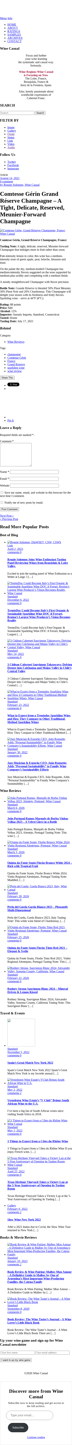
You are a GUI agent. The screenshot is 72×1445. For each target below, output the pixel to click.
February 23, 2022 (18, 704)
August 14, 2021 (10, 178)
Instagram (13, 168)
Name (4, 471)
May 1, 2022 (14, 1130)
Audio (11, 147)
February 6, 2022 (17, 1208)
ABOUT (12, 27)
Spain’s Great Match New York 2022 (30, 1062)
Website (4, 485)
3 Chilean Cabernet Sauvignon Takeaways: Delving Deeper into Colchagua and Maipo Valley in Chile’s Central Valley (39, 668)
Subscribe (18, 1427)
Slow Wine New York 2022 (24, 1219)
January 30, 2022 (17, 752)
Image (11, 127)
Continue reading (36, 1437)
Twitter (11, 161)
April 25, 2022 (16, 1171)
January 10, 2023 (17, 1261)
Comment (7, 441)
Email (4, 478)
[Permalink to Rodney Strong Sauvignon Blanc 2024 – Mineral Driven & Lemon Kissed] (39, 971)
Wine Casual (36, 8)
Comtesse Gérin (16, 357)
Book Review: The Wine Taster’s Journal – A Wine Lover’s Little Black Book (39, 1321)
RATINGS (13, 31)
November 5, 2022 (18, 1052)
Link (10, 140)
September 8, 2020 (18, 1308)
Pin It (10, 420)
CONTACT (14, 41)
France (11, 361)
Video (10, 144)
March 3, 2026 (16, 852)
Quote (11, 134)
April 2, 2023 (15, 548)
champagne (14, 354)
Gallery (11, 130)
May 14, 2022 (15, 654)
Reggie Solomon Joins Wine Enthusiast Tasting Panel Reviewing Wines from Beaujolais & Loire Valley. (37, 563)
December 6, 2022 (18, 599)
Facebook (13, 165)
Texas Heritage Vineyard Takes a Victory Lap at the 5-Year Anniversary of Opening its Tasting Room (37, 1185)
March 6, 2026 (16, 807)
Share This (7, 377)
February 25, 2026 (18, 937)
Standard (12, 596)
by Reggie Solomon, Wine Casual (20, 184)
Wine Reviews (15, 341)
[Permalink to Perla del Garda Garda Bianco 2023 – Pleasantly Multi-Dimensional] (39, 889)
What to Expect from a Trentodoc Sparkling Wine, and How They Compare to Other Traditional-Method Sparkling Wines (39, 719)
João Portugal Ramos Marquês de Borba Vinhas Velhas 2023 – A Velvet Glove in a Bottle (37, 820)
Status (10, 137)
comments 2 (14, 1093)
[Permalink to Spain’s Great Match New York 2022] (21, 1045)
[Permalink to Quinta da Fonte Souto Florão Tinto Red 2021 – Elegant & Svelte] (39, 930)
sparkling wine (16, 367)
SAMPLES (14, 34)
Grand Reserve (16, 364)
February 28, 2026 (18, 896)
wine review (14, 371)
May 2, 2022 (14, 1089)
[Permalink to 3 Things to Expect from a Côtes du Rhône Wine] (39, 1123)
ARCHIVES (15, 37)
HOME (11, 24)
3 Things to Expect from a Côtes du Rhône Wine (37, 1141)
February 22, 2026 (18, 978)
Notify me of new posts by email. (23, 502)
